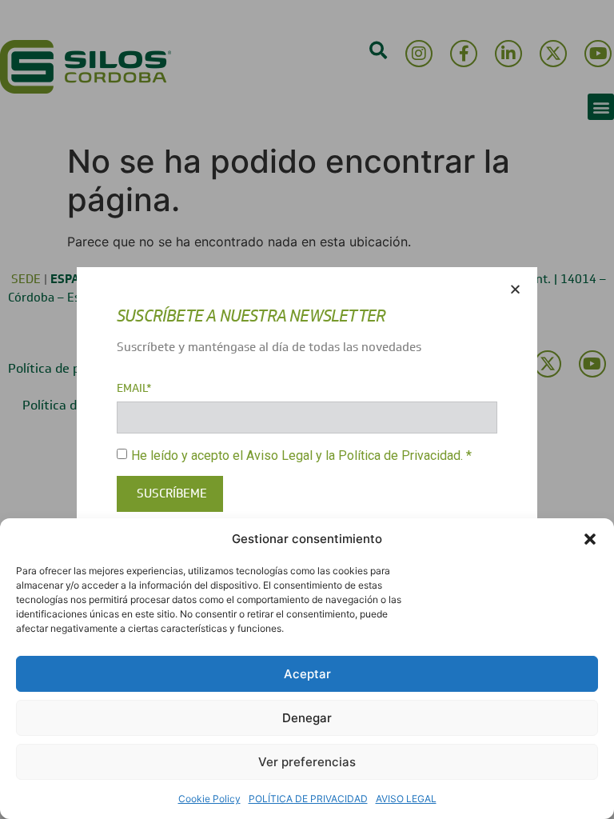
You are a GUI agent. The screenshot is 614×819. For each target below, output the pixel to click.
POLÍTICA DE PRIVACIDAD (308, 799)
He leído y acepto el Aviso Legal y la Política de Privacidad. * (301, 454)
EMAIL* (134, 388)
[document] (307, 409)
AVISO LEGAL (406, 799)
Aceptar (307, 673)
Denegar (307, 717)
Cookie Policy (209, 799)
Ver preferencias (307, 761)
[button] (590, 539)
